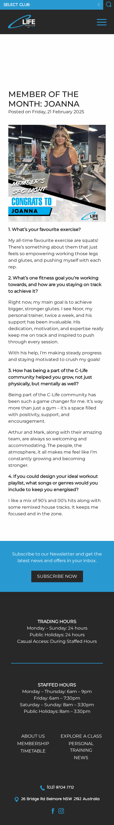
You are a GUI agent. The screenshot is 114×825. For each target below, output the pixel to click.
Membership (33, 743)
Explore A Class (81, 736)
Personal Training (81, 747)
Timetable (33, 751)
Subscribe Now (57, 576)
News (81, 757)
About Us (33, 736)
